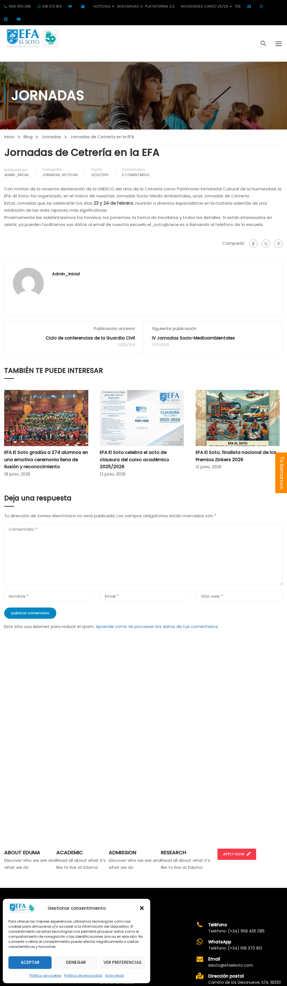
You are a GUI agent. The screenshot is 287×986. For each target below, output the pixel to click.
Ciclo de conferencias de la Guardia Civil (90, 338)
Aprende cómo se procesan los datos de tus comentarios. (157, 626)
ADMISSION (122, 852)
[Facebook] (253, 243)
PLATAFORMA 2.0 (160, 6)
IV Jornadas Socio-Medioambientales (193, 338)
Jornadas (51, 137)
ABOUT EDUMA (22, 852)
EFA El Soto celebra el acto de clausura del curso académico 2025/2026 (134, 459)
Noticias (102, 6)
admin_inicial (16, 174)
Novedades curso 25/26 (204, 6)
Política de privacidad (83, 975)
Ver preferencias (122, 962)
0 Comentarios (135, 174)
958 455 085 (20, 6)
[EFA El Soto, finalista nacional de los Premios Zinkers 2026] (238, 418)
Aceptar (30, 962)
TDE (238, 6)
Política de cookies (45, 975)
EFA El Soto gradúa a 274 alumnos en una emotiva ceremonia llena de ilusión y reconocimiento (46, 459)
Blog (28, 137)
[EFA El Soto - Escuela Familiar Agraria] (32, 38)
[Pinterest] (278, 243)
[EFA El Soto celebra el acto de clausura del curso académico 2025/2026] (142, 418)
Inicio (9, 137)
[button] (142, 908)
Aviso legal (114, 975)
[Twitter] (266, 243)
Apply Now (233, 854)
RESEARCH (173, 852)
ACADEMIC (69, 852)
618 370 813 (52, 6)
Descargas (128, 6)
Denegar (76, 962)
